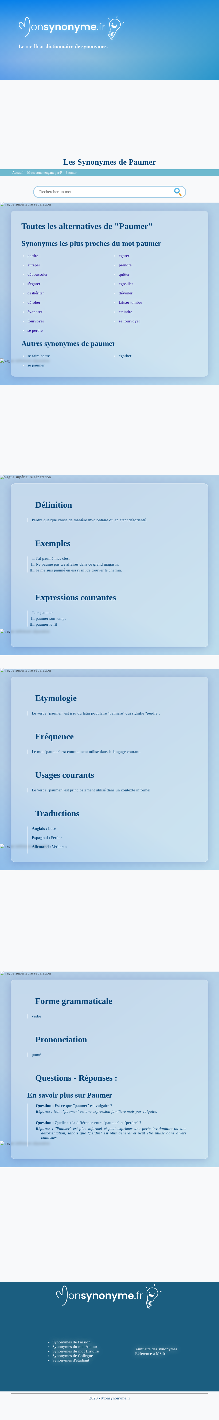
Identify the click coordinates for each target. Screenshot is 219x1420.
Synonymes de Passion (71, 1342)
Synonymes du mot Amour (74, 1346)
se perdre (35, 330)
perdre (33, 256)
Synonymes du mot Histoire (75, 1351)
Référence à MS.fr (150, 1353)
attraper (34, 265)
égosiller (126, 284)
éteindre (125, 312)
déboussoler (38, 274)
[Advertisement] (109, 117)
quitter (124, 274)
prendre (125, 265)
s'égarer (34, 284)
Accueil (18, 173)
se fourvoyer (129, 321)
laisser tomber (130, 302)
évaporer (35, 312)
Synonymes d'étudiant (70, 1360)
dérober (34, 302)
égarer (124, 256)
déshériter (36, 293)
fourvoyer (36, 321)
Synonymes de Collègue (72, 1356)
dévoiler (125, 293)
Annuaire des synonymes (156, 1349)
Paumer (71, 173)
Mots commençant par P (44, 173)
